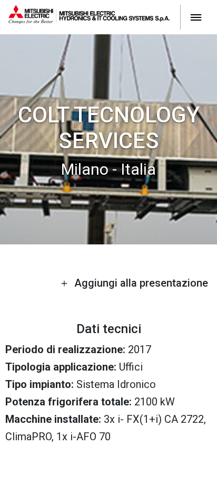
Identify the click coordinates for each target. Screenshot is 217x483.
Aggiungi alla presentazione (140, 283)
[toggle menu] (195, 16)
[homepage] (94, 17)
